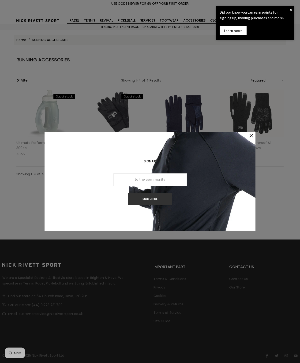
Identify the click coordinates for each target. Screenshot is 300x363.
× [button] (291, 10)
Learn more (233, 30)
